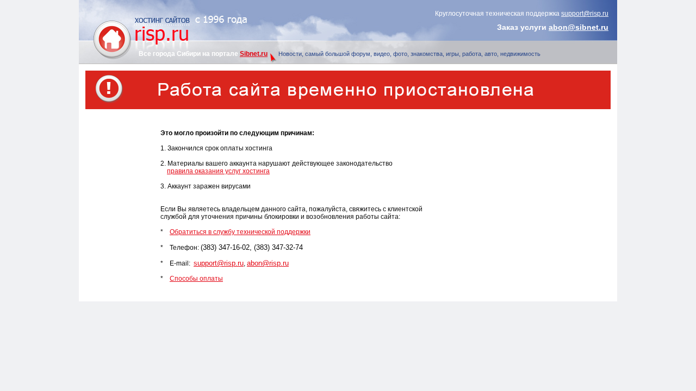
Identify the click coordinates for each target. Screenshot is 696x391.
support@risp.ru (584, 13)
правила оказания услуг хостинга (218, 171)
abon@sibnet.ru (578, 27)
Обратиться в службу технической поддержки (240, 232)
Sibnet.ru (254, 54)
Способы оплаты (196, 278)
